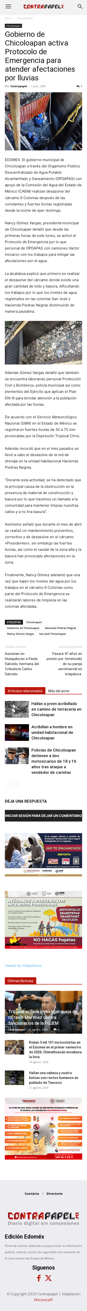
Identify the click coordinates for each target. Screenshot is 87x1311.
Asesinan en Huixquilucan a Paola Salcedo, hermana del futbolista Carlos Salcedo (22, 664)
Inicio (8, 18)
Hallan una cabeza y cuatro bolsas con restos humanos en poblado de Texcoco (53, 1078)
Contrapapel (18, 86)
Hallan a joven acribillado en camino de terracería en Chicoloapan (56, 709)
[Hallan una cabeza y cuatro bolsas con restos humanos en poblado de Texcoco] (14, 1078)
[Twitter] (48, 1278)
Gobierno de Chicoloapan (23, 628)
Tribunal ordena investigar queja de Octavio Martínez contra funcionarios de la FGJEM (42, 1017)
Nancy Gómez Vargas (20, 634)
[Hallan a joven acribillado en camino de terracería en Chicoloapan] (17, 709)
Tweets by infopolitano (23, 965)
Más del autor (59, 691)
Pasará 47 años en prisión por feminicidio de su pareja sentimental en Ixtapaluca (64, 664)
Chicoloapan (24, 18)
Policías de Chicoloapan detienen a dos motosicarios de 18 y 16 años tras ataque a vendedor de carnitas (53, 761)
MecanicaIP (43, 1299)
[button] (8, 6)
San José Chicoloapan (52, 634)
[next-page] (16, 785)
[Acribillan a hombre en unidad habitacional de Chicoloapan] (17, 732)
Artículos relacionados (25, 691)
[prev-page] (8, 785)
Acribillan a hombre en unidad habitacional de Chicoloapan (52, 732)
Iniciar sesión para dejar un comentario (43, 816)
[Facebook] (38, 1278)
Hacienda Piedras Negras (60, 628)
